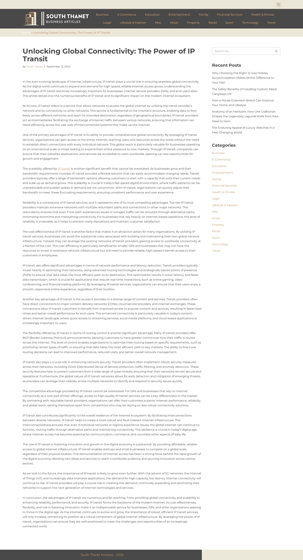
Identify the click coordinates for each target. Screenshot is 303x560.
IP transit (64, 168)
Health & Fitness (262, 14)
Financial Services (229, 14)
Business (102, 14)
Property (193, 22)
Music (174, 22)
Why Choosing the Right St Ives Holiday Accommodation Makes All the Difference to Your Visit (243, 77)
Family (203, 14)
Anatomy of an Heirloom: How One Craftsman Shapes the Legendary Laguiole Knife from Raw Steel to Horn (245, 116)
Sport (229, 22)
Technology (250, 22)
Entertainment (179, 14)
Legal (107, 22)
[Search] (276, 51)
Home (26, 32)
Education (152, 14)
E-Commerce (126, 14)
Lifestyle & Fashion (133, 22)
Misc (158, 22)
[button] (278, 4)
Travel (271, 22)
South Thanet (34, 66)
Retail (212, 22)
